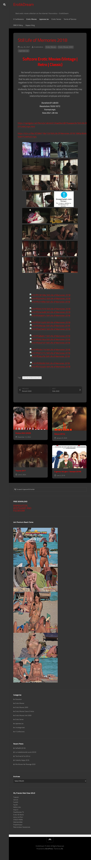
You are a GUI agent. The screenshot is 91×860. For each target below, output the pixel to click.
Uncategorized (20, 727)
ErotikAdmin (38, 47)
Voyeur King (30, 25)
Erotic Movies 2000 (65, 47)
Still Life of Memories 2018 (32, 378)
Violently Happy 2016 (22, 760)
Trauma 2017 (21, 471)
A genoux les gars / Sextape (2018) (67, 472)
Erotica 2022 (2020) (23, 433)
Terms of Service (70, 19)
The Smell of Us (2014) (22, 756)
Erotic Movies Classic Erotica (24, 711)
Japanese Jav (44, 19)
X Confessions (18, 19)
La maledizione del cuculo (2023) (25, 752)
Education (18, 699)
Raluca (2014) (59, 434)
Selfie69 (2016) (20, 748)
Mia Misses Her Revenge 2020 (25, 764)
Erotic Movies (31, 19)
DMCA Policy (18, 25)
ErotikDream (23, 4)
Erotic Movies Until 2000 (23, 715)
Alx (62, 849)
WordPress (49, 849)
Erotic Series (56, 19)
